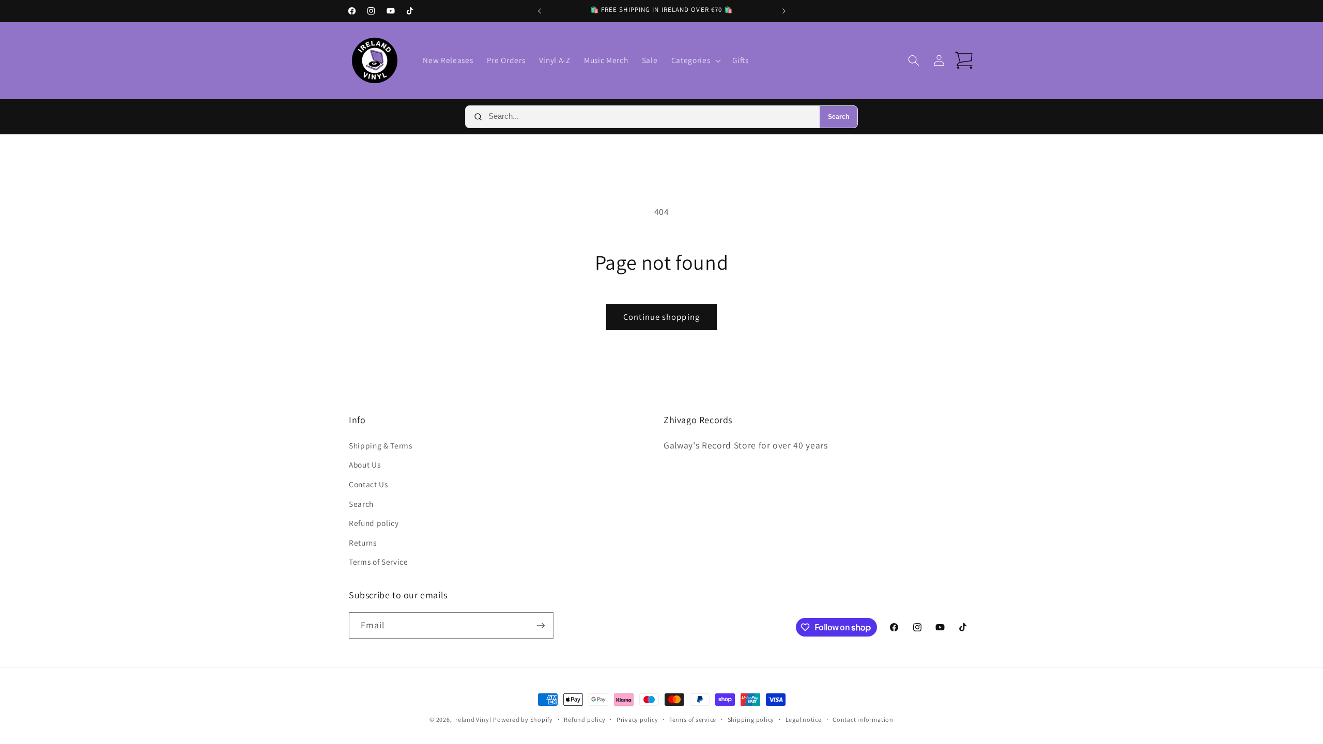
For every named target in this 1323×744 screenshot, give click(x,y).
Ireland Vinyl (472, 719)
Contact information (863, 719)
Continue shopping (661, 316)
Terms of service (692, 719)
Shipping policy (751, 719)
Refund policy (374, 523)
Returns (363, 542)
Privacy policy (637, 719)
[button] (695, 60)
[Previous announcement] (539, 11)
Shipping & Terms (380, 445)
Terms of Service (378, 561)
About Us (364, 464)
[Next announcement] (784, 11)
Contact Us (368, 484)
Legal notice (804, 719)
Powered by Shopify (523, 719)
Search (838, 116)
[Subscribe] (540, 625)
